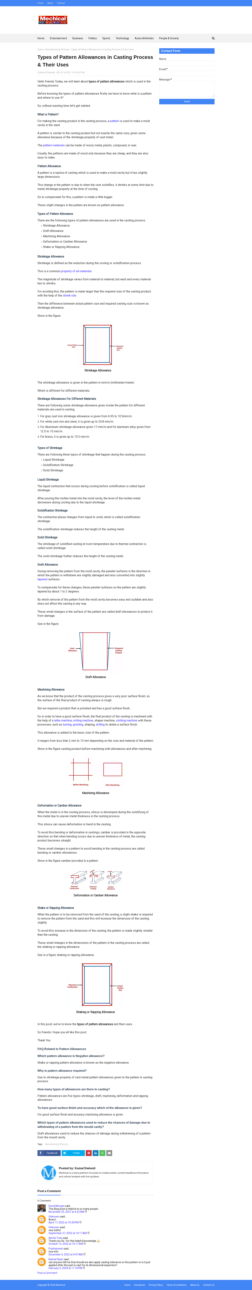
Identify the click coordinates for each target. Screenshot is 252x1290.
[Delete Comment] (86, 1211)
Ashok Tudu (55, 1237)
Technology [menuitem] (122, 38)
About (50, 3)
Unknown (54, 1216)
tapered (42, 579)
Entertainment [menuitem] (58, 38)
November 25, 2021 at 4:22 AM (67, 1211)
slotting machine (126, 720)
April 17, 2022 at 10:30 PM (64, 1222)
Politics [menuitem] (93, 38)
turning (67, 724)
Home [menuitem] (40, 38)
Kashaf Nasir (56, 1259)
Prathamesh (56, 1248)
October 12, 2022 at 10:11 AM (66, 1243)
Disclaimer (139, 1285)
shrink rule (69, 295)
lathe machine (63, 720)
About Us (194, 1285)
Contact (61, 3)
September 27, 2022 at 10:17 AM (68, 1233)
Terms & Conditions (177, 1285)
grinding (78, 724)
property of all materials (76, 271)
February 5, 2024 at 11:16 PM (66, 1268)
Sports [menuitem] (106, 38)
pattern (114, 121)
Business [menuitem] (78, 38)
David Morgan (57, 1205)
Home (40, 3)
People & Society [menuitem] (169, 38)
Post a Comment (47, 1272)
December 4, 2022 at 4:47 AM (66, 1254)
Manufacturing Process (57, 49)
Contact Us (209, 1285)
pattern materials (54, 145)
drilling (100, 724)
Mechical (60, 1285)
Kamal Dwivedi (47, 72)
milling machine (83, 720)
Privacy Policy (156, 1285)
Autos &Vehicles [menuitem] (144, 38)
